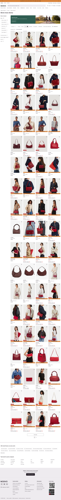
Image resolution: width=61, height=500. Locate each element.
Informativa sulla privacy (22, 498)
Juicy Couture (13, 459)
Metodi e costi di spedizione (17, 483)
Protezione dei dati (28, 498)
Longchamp (2, 461)
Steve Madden (3, 462)
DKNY (52, 462)
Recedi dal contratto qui (16, 484)
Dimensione (40, 26)
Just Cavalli (22, 464)
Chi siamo (26, 483)
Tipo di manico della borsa (47, 26)
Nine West (2, 464)
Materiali (30, 26)
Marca (22, 26)
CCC (31, 459)
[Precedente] (2, 1)
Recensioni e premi (39, 489)
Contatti (14, 494)
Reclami (14, 491)
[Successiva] (59, 1)
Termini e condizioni (30, 491)
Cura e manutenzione (40, 484)
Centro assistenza (15, 492)
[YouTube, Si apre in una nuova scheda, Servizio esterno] (4, 484)
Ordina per (12, 26)
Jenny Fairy (32, 462)
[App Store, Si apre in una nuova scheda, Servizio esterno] (51, 492)
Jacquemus (22, 459)
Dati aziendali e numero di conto (29, 484)
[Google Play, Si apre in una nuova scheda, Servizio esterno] (51, 490)
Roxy (31, 461)
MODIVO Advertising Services (30, 489)
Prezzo (19, 26)
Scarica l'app (55, 3)
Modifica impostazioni (15, 498)
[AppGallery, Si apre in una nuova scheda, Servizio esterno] (51, 494)
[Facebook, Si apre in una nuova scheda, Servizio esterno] (7, 484)
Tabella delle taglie (39, 483)
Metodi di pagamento (16, 489)
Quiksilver (22, 462)
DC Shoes (2, 459)
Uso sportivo (35, 26)
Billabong (42, 461)
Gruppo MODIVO (30, 486)
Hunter (12, 464)
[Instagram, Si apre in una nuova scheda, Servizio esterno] (2, 484)
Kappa (42, 462)
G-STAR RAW (13, 461)
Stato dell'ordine (15, 486)
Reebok (42, 459)
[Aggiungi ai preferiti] (22, 33)
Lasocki (52, 461)
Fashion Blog (50, 3)
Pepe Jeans (12, 462)
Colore (26, 26)
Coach (22, 461)
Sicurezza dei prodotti (40, 486)
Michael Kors (52, 459)
